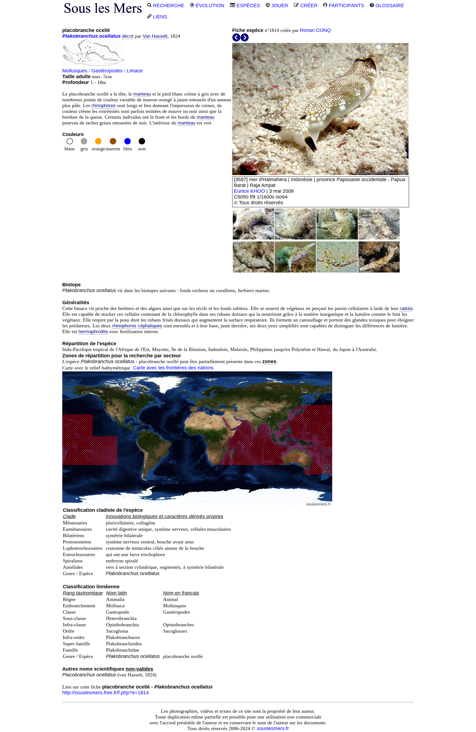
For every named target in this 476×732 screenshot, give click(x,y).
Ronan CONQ (315, 30)
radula (406, 308)
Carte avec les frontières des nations (173, 368)
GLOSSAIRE (389, 5)
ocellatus (110, 36)
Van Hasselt (155, 36)
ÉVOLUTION (209, 5)
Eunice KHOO (249, 191)
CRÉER (308, 5)
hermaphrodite (93, 331)
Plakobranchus (80, 36)
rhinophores (103, 105)
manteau (142, 94)
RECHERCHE (168, 5)
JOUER (279, 5)
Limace (135, 71)
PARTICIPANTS (345, 5)
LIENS (159, 17)
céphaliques (150, 325)
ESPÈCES (247, 5)
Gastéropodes (107, 71)
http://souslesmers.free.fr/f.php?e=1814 (105, 692)
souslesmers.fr (273, 728)
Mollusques (74, 71)
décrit (128, 36)
